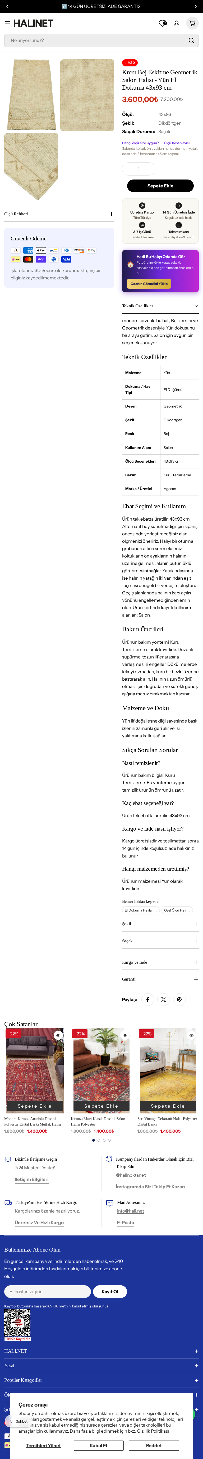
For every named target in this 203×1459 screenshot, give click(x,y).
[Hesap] (176, 23)
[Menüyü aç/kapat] (7, 23)
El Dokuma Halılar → (141, 910)
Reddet (154, 1445)
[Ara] (191, 40)
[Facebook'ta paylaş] (147, 999)
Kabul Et (99, 1445)
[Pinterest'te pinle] (179, 999)
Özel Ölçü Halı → (177, 910)
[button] (7, 6)
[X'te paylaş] (163, 999)
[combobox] (101, 40)
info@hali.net (130, 1211)
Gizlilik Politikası (153, 1431)
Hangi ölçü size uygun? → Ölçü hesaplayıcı (156, 143)
